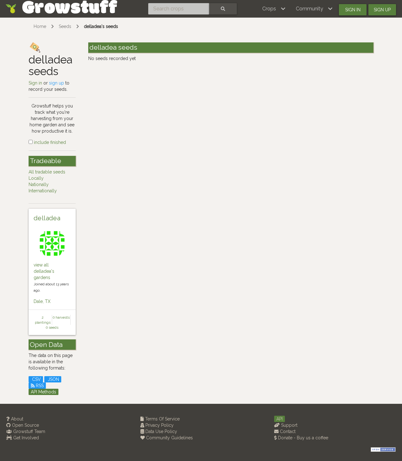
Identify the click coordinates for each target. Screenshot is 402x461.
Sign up (382, 9)
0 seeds (52, 327)
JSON (52, 379)
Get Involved (25, 437)
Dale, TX (42, 301)
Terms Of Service (162, 418)
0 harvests (61, 317)
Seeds (65, 26)
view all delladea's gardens (44, 271)
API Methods (43, 391)
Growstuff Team (28, 431)
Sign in (353, 9)
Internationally (43, 190)
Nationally (39, 184)
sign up (56, 82)
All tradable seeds (47, 171)
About (16, 418)
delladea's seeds (101, 26)
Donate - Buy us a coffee (302, 437)
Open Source (25, 425)
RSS (39, 385)
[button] (274, 8)
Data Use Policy (160, 431)
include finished (49, 142)
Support (288, 425)
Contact (287, 431)
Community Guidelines (169, 437)
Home (40, 26)
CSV (36, 379)
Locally (36, 178)
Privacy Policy (159, 425)
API (279, 418)
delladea (47, 218)
